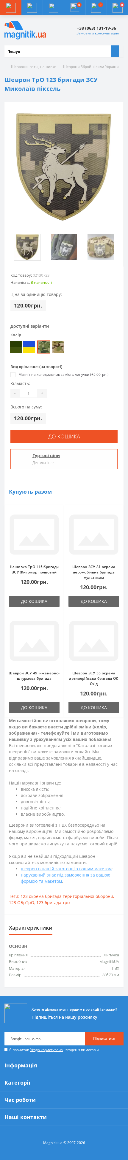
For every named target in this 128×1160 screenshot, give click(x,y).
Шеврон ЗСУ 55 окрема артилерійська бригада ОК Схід (93, 678)
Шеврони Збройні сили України (91, 66)
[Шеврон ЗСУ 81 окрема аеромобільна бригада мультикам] (94, 534)
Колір (15, 334)
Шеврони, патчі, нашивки (34, 66)
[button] (53, 7)
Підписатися (104, 1038)
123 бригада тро (53, 902)
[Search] (115, 51)
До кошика (64, 436)
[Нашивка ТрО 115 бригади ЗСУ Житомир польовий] (34, 534)
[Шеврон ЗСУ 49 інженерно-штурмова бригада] (34, 641)
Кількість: (20, 383)
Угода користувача (46, 1049)
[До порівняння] (58, 522)
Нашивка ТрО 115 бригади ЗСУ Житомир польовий (34, 569)
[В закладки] (58, 620)
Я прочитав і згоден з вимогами (54, 1049)
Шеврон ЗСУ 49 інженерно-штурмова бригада (34, 676)
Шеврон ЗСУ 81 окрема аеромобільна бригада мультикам (93, 572)
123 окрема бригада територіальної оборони (67, 896)
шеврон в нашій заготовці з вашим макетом (66, 868)
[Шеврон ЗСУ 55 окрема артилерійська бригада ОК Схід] (94, 641)
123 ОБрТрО (21, 902)
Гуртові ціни (46, 455)
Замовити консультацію (98, 33)
